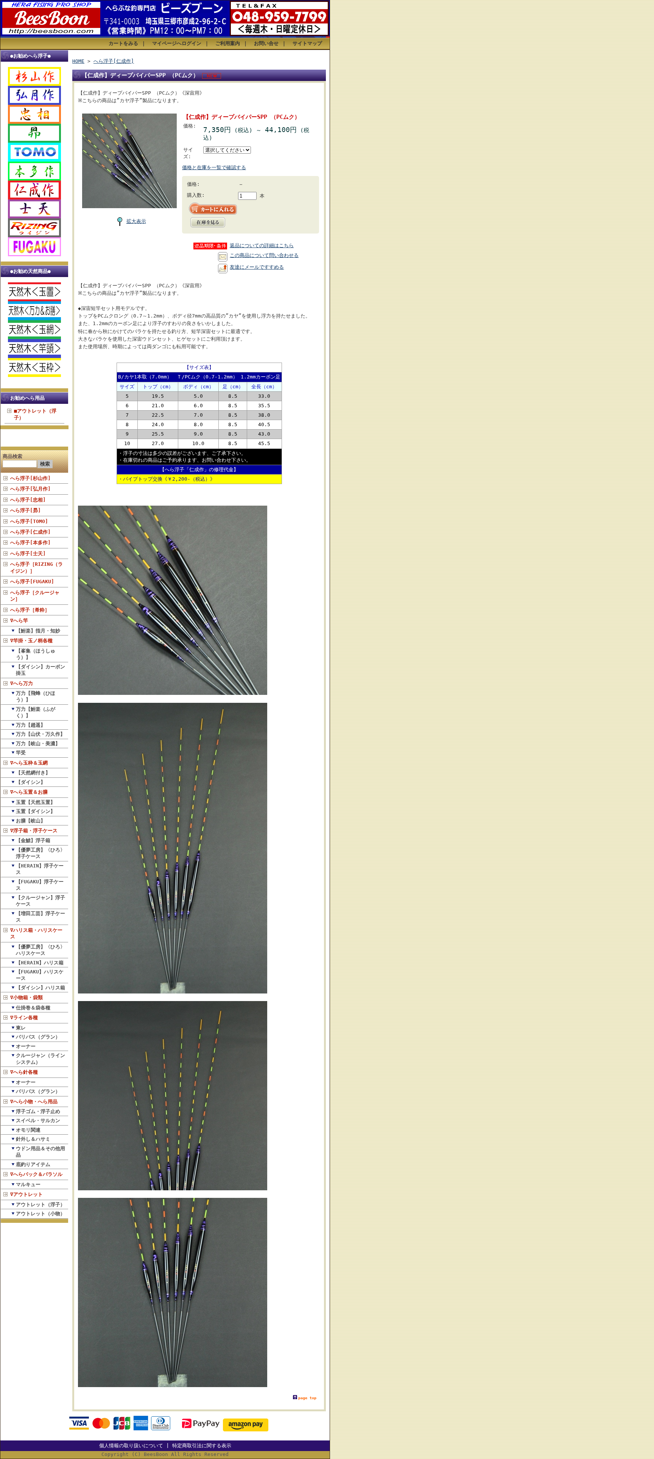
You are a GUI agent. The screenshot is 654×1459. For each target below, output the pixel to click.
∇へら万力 (21, 683)
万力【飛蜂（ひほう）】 (35, 696)
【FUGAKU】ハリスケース (40, 975)
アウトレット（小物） (40, 1213)
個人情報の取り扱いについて (131, 1445)
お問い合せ (266, 43)
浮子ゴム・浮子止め (38, 1111)
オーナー (26, 1046)
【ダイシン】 (30, 782)
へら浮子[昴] (25, 510)
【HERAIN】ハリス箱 (40, 962)
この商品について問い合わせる (264, 255)
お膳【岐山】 (30, 821)
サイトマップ (307, 43)
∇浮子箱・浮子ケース (34, 830)
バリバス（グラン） (38, 1037)
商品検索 (12, 456)
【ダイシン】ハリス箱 (40, 987)
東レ (21, 1028)
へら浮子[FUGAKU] (32, 581)
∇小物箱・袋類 (26, 997)
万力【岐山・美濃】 (38, 743)
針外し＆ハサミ (33, 1139)
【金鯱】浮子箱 (33, 840)
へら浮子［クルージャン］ (34, 596)
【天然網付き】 (33, 772)
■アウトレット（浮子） (35, 414)
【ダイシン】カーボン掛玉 (40, 670)
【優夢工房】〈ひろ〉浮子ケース (40, 853)
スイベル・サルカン (38, 1120)
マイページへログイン (176, 43)
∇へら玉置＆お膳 (29, 792)
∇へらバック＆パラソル (36, 1174)
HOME (78, 61)
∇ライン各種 (24, 1017)
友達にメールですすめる (257, 267)
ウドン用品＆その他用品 (40, 1152)
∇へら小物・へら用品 (34, 1101)
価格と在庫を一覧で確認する (214, 167)
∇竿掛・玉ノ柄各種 (31, 640)
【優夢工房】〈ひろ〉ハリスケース (40, 950)
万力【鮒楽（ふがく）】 (35, 712)
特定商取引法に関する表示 (201, 1445)
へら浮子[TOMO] (29, 521)
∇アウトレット (26, 1194)
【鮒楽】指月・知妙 (38, 631)
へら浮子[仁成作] (30, 532)
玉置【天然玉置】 (35, 802)
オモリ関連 (28, 1130)
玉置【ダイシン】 (35, 811)
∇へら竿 (19, 620)
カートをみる (123, 43)
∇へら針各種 (24, 1072)
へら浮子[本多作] (30, 542)
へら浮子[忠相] (28, 500)
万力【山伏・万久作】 (40, 734)
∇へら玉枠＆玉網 (29, 763)
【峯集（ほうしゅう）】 (35, 654)
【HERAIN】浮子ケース (40, 869)
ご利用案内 (227, 43)
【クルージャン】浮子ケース (40, 901)
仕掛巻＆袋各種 (33, 1008)
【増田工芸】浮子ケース (40, 917)
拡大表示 (136, 221)
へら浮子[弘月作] (30, 489)
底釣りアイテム (33, 1164)
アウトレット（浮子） (40, 1204)
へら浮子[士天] (28, 553)
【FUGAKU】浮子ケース (40, 885)
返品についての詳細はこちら (262, 245)
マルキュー (28, 1184)
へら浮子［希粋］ (30, 610)
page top (307, 1398)
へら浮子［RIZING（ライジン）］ (36, 567)
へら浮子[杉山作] (30, 478)
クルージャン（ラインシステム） (40, 1059)
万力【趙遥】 (30, 725)
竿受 (21, 752)
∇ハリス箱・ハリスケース (36, 933)
